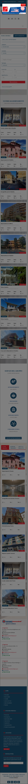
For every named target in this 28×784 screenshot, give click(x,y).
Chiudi (23, 5)
